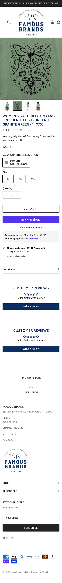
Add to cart (31, 208)
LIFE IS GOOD (14, 130)
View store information (16, 256)
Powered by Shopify (40, 572)
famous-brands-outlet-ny (19, 572)
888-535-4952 (10, 421)
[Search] (10, 22)
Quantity (7, 188)
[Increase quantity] (18, 194)
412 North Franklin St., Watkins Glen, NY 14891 (27, 411)
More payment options (31, 227)
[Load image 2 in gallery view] (31, 69)
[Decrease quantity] (5, 194)
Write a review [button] (31, 306)
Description (9, 269)
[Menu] (3, 22)
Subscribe (31, 528)
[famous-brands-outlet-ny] (31, 22)
